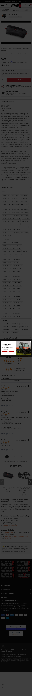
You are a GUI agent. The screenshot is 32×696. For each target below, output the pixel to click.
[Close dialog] (30, 341)
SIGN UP (8, 351)
